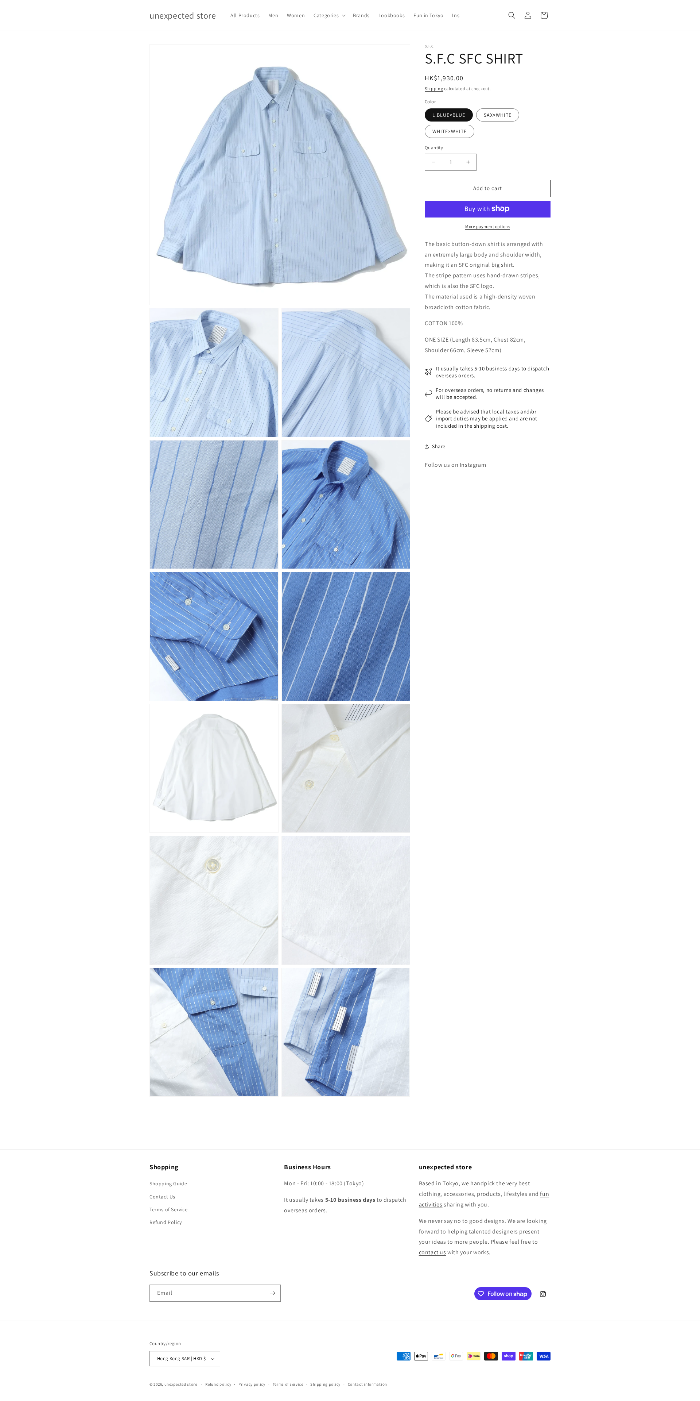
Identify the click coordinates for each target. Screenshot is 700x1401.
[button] (329, 15)
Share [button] (439, 446)
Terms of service (288, 1384)
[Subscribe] (272, 1293)
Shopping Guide (168, 1183)
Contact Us (162, 1196)
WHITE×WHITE (449, 131)
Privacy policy (251, 1384)
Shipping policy (325, 1384)
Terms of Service (168, 1209)
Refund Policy (165, 1222)
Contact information (367, 1384)
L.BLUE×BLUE (448, 115)
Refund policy (218, 1384)
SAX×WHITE (498, 115)
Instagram (473, 465)
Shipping (434, 88)
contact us (432, 1252)
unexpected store (180, 1384)
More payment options (487, 226)
